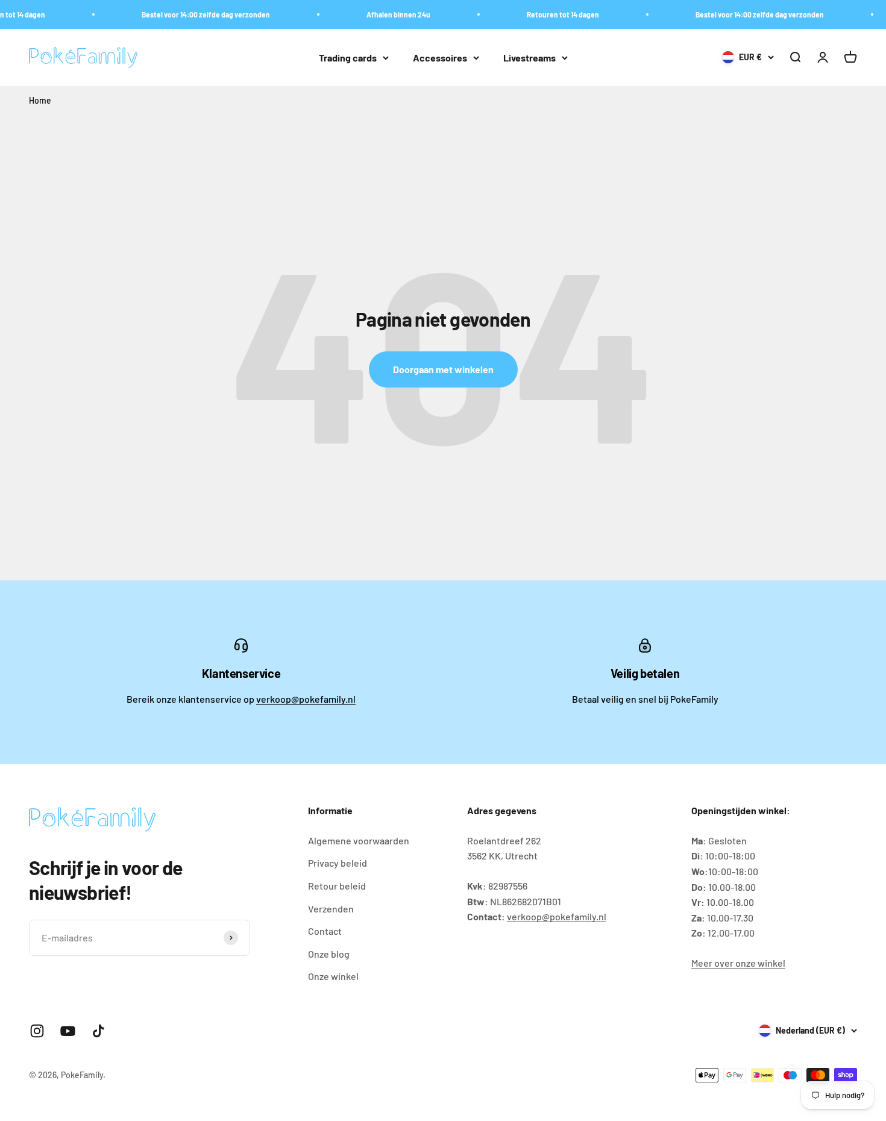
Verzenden (331, 908)
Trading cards (348, 57)
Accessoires (440, 57)
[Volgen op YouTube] (68, 1031)
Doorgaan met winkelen (443, 369)
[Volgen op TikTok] (98, 1031)
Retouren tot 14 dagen (553, 14)
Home (40, 100)
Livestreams (529, 57)
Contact (325, 931)
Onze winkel (333, 976)
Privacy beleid (337, 862)
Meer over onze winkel (738, 963)
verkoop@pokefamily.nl (306, 699)
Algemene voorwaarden (358, 840)
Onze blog (329, 953)
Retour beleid (337, 885)
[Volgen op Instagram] (37, 1031)
